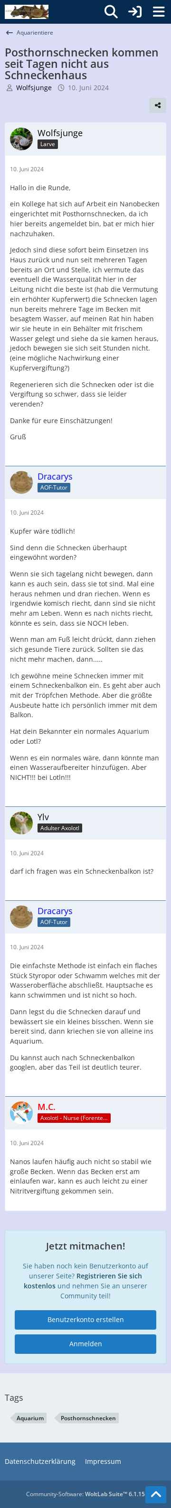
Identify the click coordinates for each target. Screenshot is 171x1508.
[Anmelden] (134, 12)
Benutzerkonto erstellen (86, 1319)
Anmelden (85, 1343)
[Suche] (111, 11)
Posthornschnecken (88, 1418)
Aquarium (30, 1418)
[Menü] (158, 11)
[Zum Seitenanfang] (155, 1494)
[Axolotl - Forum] (26, 11)
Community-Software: (85, 1494)
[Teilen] (157, 105)
